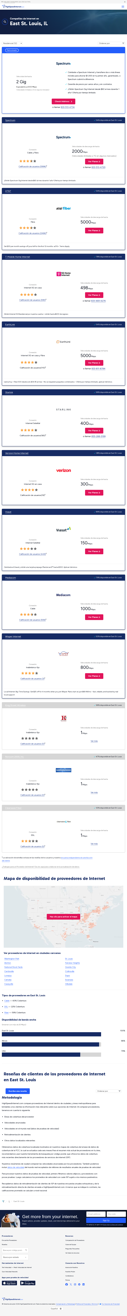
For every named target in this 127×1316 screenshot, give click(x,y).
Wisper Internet (13, 636)
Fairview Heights (72, 963)
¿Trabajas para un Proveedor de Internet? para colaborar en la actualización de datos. (41, 867)
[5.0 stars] (34, 161)
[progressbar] (51, 1034)
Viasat (8, 512)
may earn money (9, 2)
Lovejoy (8, 975)
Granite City (70, 967)
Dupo (67, 975)
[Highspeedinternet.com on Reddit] (79, 1285)
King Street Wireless (15, 705)
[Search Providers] (25, 1250)
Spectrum (10, 120)
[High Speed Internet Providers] (13, 6)
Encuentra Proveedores (9, 1240)
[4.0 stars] (31, 161)
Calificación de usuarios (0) (32, 744)
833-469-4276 (98, 300)
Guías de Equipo (70, 1244)
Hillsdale (68, 984)
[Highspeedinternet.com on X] (71, 1285)
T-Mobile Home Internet (17, 256)
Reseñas (4, 1244)
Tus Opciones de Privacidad (111, 1304)
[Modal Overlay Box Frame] (63, 1218)
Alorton (7, 963)
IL (9, 1201)
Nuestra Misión (70, 1272)
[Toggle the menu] (123, 6)
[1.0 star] (21, 161)
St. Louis (69, 958)
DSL (6, 1006)
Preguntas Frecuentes (72, 1249)
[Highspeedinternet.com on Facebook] (66, 1285)
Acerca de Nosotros (71, 1267)
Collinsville (69, 971)
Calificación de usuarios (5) (32, 846)
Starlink (9, 392)
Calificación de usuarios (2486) (32, 233)
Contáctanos (69, 1276)
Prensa (67, 1280)
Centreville (9, 971)
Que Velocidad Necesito (9, 1272)
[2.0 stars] (24, 161)
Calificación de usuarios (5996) (32, 166)
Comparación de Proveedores (74, 1240)
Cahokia (7, 980)
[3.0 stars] (28, 161)
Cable (6, 1000)
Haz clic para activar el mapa (63, 916)
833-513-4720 (98, 167)
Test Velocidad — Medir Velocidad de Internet (17, 1267)
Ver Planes (91, 161)
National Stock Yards (13, 967)
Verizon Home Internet (17, 453)
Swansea (69, 980)
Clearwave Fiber (13, 808)
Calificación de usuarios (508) (32, 620)
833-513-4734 (68, 107)
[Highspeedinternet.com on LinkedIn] (83, 1285)
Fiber (6, 1012)
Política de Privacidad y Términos (87, 1304)
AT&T (8, 191)
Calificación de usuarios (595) (32, 300)
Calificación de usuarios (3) (32, 678)
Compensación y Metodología (65, 1304)
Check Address (61, 101)
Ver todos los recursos (72, 1253)
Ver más (94, 741)
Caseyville (8, 984)
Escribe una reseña (18, 1091)
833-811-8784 (98, 368)
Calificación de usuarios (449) (32, 554)
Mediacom (10, 577)
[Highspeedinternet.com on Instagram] (75, 1285)
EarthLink (10, 324)
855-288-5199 (98, 436)
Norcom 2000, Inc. (14, 756)
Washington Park (11, 958)
